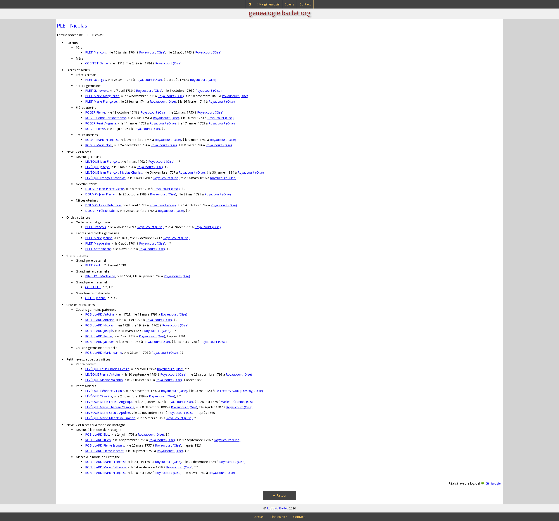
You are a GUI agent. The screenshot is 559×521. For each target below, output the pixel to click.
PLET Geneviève (96, 90)
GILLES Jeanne (95, 298)
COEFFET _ (93, 287)
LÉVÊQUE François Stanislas (105, 178)
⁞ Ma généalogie (268, 4)
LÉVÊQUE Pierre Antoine (103, 374)
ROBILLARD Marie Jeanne (103, 352)
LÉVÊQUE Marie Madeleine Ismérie (110, 418)
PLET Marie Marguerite (102, 96)
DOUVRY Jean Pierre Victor (104, 189)
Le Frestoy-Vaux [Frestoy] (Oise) (239, 391)
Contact (305, 4)
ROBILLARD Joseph (99, 331)
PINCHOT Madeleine (100, 276)
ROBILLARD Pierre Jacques (104, 445)
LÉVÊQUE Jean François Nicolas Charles (113, 172)
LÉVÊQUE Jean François (102, 161)
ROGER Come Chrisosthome (105, 118)
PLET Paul (92, 265)
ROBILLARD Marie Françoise (105, 462)
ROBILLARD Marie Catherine (105, 467)
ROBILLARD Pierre (98, 336)
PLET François (95, 52)
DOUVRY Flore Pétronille (103, 205)
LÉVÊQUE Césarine (98, 396)
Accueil (259, 517)
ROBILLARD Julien (98, 440)
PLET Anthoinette (98, 249)
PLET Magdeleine (97, 243)
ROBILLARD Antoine (99, 314)
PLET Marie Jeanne (98, 238)
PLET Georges (95, 80)
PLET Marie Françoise (101, 101)
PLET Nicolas (72, 25)
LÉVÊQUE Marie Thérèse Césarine (109, 407)
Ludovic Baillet (277, 508)
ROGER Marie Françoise (102, 140)
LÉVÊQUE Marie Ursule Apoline (107, 413)
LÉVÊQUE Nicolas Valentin (104, 380)
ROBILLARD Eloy (97, 434)
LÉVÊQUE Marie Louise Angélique (109, 402)
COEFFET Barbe (97, 63)
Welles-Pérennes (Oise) (238, 402)
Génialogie (493, 483)
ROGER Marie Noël (98, 145)
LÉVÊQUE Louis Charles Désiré (107, 369)
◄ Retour (280, 495)
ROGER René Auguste (100, 123)
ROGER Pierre (95, 112)
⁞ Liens (289, 4)
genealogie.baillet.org (280, 13)
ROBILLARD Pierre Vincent (104, 451)
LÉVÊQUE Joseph (97, 167)
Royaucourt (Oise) (152, 52)
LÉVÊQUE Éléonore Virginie (104, 391)
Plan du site (278, 517)
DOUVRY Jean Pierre (100, 194)
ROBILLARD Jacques (99, 342)
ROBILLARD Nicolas (99, 325)
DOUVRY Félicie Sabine (101, 211)
